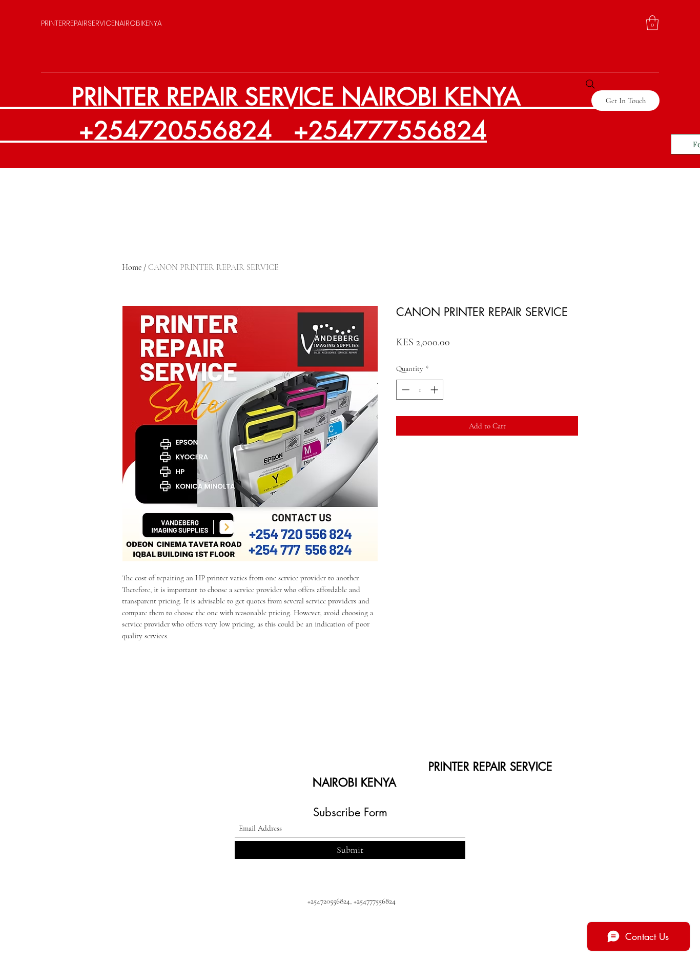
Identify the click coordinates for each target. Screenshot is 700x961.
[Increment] (435, 389)
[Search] (590, 84)
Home (131, 267)
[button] (652, 22)
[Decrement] (404, 389)
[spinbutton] (419, 389)
